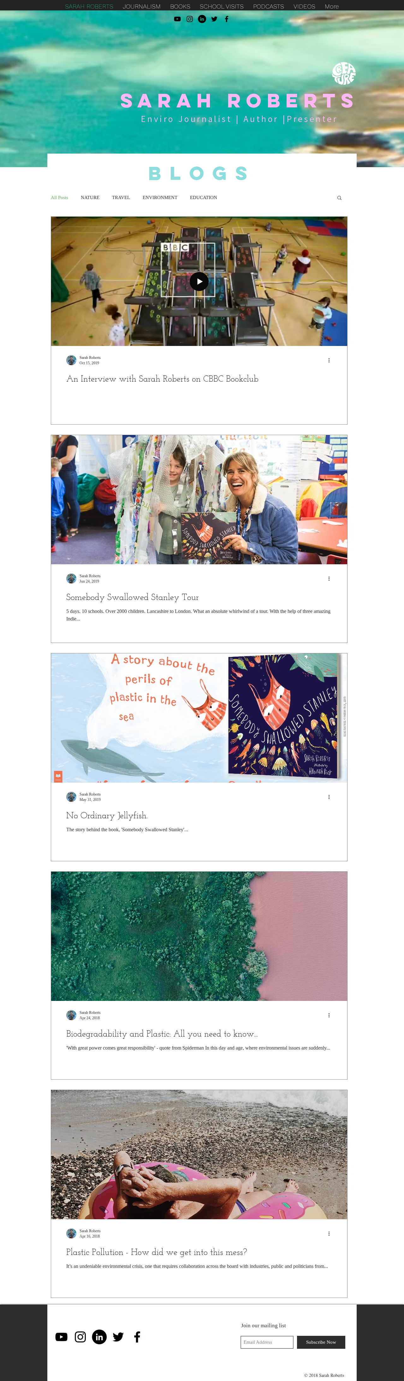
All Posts (59, 197)
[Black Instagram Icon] (190, 19)
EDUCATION (203, 197)
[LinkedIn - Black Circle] (202, 19)
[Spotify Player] (191, 1337)
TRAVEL (121, 197)
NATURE (90, 197)
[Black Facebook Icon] (227, 19)
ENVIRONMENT (160, 197)
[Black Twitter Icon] (214, 19)
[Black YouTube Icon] (177, 19)
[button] (339, 198)
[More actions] (331, 360)
